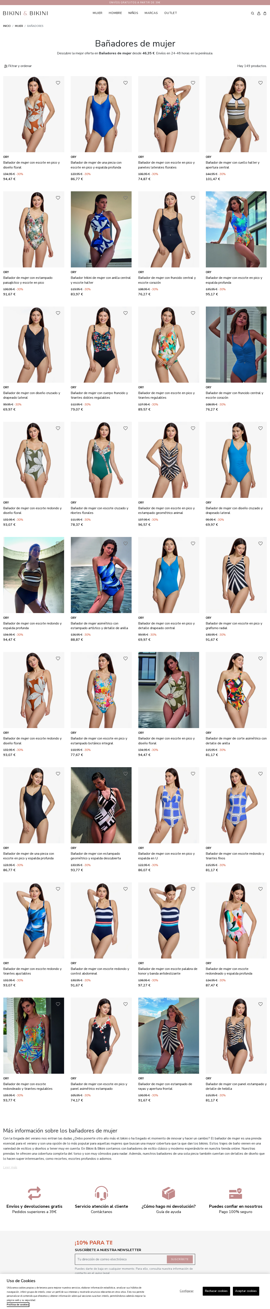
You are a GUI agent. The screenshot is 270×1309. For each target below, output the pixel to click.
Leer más (10, 1167)
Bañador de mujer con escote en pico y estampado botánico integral (99, 740)
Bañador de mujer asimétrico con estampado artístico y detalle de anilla (99, 625)
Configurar (186, 1291)
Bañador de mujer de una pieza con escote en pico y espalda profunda (96, 165)
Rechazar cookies (216, 1291)
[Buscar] (253, 13)
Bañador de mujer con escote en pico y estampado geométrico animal (166, 510)
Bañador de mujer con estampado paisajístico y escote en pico (28, 280)
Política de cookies (18, 1304)
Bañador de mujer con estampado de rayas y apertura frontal (165, 1086)
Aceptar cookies (246, 1291)
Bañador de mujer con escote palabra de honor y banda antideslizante (167, 971)
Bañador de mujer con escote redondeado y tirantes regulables (28, 1086)
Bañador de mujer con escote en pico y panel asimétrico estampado (99, 1086)
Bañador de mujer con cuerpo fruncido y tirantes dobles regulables (99, 395)
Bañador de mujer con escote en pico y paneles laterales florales (166, 165)
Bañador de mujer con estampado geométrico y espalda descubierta (96, 856)
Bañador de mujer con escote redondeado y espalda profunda (229, 971)
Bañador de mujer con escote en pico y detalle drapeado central (166, 625)
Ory (6, 157)
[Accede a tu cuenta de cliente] (259, 13)
